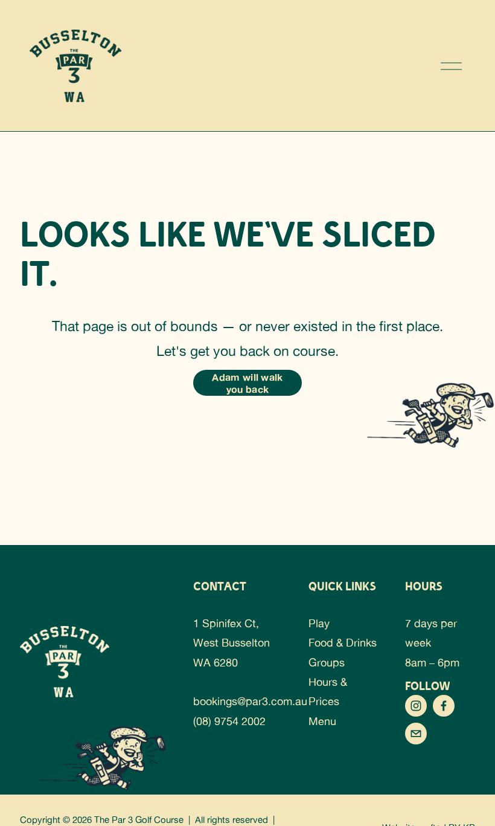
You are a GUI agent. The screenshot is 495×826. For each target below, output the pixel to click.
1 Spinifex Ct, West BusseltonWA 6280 (231, 642)
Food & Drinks (342, 642)
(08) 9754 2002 (229, 721)
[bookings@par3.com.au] (416, 733)
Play (319, 623)
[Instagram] (416, 706)
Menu (322, 721)
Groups (326, 662)
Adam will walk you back (247, 383)
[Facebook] (444, 706)
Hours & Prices (327, 691)
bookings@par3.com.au (250, 701)
